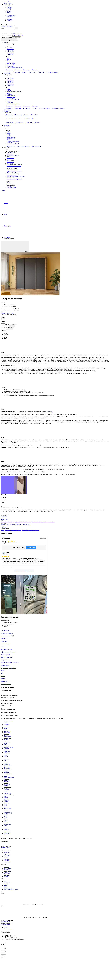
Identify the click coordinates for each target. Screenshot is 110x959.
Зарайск (6, 749)
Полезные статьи (11, 16)
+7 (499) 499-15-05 (5, 921)
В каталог (26, 251)
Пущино (6, 801)
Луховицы (6, 779)
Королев (6, 763)
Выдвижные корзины (12, 169)
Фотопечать (10, 102)
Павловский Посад (8, 795)
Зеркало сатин (10, 162)
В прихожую (7, 854)
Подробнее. (49, 411)
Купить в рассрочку (9, 928)
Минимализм (20, 522)
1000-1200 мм (10, 78)
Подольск (6, 797)
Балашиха (6, 726)
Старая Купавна (8, 813)
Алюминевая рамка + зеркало (14, 164)
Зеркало (9, 59)
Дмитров (6, 739)
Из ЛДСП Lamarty (20, 524)
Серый (2, 519)
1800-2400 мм (10, 50)
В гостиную (4, 516)
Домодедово (7, 741)
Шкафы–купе (7, 73)
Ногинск (6, 788)
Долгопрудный (7, 738)
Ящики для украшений (12, 173)
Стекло (8, 101)
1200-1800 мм (10, 49)
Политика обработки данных (11, 889)
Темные (6, 519)
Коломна (6, 761)
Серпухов (6, 810)
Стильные (34, 522)
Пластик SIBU (10, 158)
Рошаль (5, 805)
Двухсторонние (8, 868)
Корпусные (6, 869)
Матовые (6, 876)
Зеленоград (6, 752)
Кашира (6, 756)
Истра (5, 755)
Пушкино (6, 800)
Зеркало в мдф (10, 64)
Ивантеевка (7, 753)
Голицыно (6, 734)
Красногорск (7, 767)
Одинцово (6, 789)
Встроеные (6, 852)
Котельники (7, 764)
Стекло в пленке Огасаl (13, 99)
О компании (10, 20)
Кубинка (6, 771)
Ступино (6, 814)
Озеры (5, 791)
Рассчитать (3, 330)
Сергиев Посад (7, 808)
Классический (4, 522)
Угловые (6, 858)
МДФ (8, 60)
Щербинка (6, 829)
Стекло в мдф (10, 66)
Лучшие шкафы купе (42, 522)
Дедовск (6, 735)
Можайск (6, 783)
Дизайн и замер (8, 3)
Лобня (5, 776)
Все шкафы (6, 111)
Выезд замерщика (8, 720)
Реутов (5, 804)
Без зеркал (28, 524)
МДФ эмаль (10, 163)
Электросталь (7, 832)
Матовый (3, 524)
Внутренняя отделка (12, 175)
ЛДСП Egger (12, 524)
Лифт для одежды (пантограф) (14, 171)
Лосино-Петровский (9, 777)
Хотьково (6, 822)
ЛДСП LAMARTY (11, 187)
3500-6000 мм (10, 54)
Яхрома (5, 834)
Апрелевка (6, 724)
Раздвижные (7, 860)
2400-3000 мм (10, 51)
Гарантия (9, 8)
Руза (5, 807)
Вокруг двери (7, 871)
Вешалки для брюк (11, 172)
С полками (13, 530)
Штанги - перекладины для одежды (16, 176)
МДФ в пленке (10, 160)
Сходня (5, 816)
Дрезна (5, 743)
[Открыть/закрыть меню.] (17, 40)
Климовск (6, 759)
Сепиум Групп (4, 847)
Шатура (6, 828)
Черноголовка (7, 824)
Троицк (5, 818)
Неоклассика (51, 522)
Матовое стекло (11, 95)
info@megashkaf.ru (17, 33)
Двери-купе (7, 873)
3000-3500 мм (10, 53)
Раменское (6, 803)
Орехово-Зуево (7, 793)
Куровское (6, 772)
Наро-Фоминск (7, 787)
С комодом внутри (5, 530)
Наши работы (7, 1)
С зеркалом (6, 867)
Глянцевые (9, 94)
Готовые (24, 530)
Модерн (14, 522)
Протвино (6, 799)
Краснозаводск (7, 768)
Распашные (6, 42)
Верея (5, 728)
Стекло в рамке (10, 62)
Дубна (5, 744)
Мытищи (6, 785)
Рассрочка (9, 7)
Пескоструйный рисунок (13, 103)
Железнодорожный (8, 747)
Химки (5, 821)
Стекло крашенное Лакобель (14, 91)
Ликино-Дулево (8, 773)
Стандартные (35, 530)
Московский (7, 784)
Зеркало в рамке (11, 63)
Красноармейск (8, 765)
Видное (5, 730)
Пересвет (6, 796)
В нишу (6, 872)
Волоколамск (7, 731)
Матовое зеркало (11, 97)
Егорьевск (6, 745)
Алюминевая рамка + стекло (14, 166)
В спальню (6, 856)
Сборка (8, 12)
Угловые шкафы (8, 109)
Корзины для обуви (11, 177)
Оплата (8, 5)
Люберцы (6, 781)
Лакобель (9, 135)
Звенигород (7, 751)
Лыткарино (6, 780)
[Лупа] (16, 28)
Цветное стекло (11, 152)
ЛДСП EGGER (10, 186)
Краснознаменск (8, 769)
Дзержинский (7, 736)
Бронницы (6, 727)
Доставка (9, 11)
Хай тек (10, 522)
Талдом (5, 817)
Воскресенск (7, 732)
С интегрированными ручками (14, 67)
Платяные (18, 530)
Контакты (9, 19)
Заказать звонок (16, 37)
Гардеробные (7, 125)
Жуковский (6, 748)
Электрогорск (7, 830)
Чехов (5, 825)
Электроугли (7, 833)
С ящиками (29, 530)
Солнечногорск (8, 812)
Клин (5, 760)
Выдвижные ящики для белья (14, 179)
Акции (5, 881)
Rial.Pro (8, 182)
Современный (27, 522)
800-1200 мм (10, 47)
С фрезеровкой (10, 98)
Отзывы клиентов (11, 15)
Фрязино (6, 820)
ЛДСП (8, 58)
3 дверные (3, 527)
